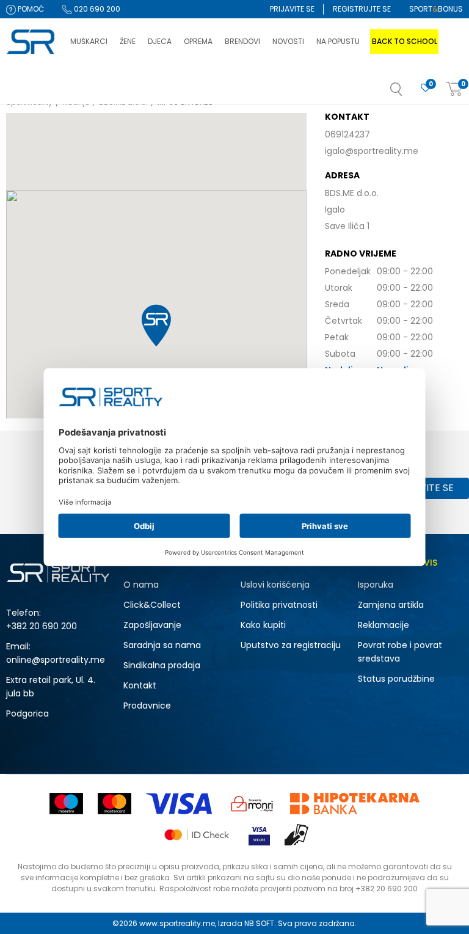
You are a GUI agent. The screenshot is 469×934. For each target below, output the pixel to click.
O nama (141, 584)
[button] (408, 93)
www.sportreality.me (177, 923)
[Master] (114, 803)
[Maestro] (66, 803)
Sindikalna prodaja (161, 665)
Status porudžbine (396, 679)
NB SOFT (259, 923)
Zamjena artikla (391, 605)
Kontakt (139, 685)
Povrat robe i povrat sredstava (400, 652)
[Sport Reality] (32, 42)
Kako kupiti (263, 625)
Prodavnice (147, 705)
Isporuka (375, 584)
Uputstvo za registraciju (291, 645)
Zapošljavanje (152, 625)
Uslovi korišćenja (275, 584)
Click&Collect (152, 605)
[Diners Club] (252, 803)
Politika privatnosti (279, 605)
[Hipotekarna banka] (355, 803)
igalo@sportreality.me (371, 151)
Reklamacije (383, 625)
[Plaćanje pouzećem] (297, 834)
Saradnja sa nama (162, 645)
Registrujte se (362, 9)
